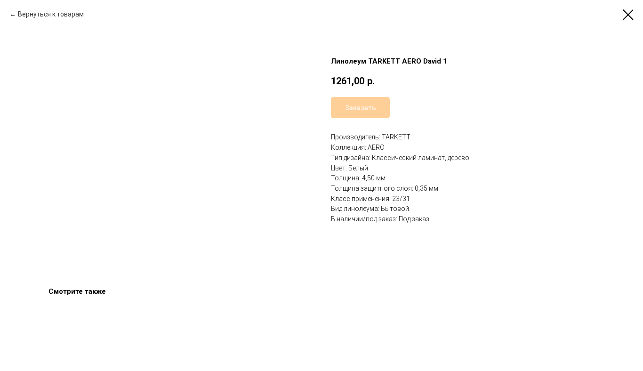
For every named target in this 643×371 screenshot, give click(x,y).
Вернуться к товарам (51, 14)
